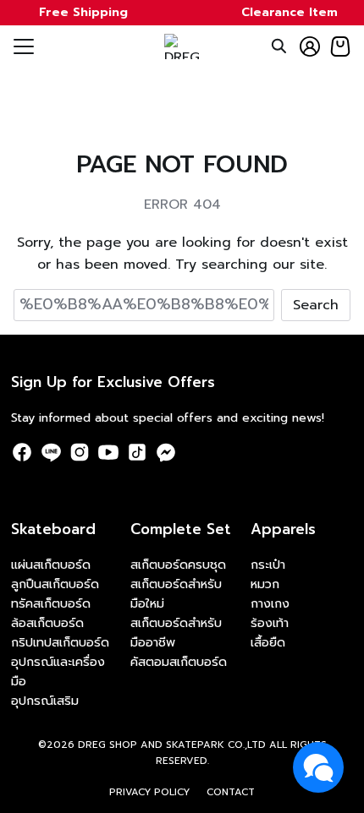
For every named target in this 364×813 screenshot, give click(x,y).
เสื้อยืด (268, 642)
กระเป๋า (268, 564)
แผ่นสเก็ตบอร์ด (51, 564)
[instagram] (80, 452)
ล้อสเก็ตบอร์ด (47, 623)
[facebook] (22, 452)
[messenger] (166, 452)
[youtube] (108, 452)
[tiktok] (137, 452)
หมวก (265, 584)
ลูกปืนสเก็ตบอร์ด (55, 584)
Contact (231, 791)
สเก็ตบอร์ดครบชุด (178, 564)
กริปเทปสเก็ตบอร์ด (60, 642)
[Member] (310, 46)
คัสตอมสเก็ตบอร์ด (178, 661)
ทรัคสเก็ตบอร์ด (51, 603)
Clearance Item (289, 12)
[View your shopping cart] (340, 46)
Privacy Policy (149, 791)
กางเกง (270, 603)
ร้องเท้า (270, 623)
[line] (51, 452)
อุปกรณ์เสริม (45, 700)
